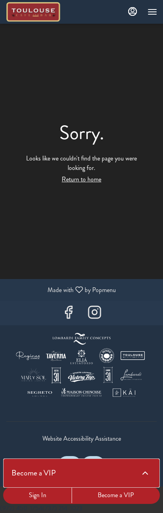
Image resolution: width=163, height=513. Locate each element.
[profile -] (132, 11)
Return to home (81, 179)
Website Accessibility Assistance (81, 438)
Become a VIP (116, 495)
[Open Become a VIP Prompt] (145, 473)
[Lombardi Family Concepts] (81, 366)
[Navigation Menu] (152, 12)
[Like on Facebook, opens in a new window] (68, 315)
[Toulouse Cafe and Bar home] (41, 12)
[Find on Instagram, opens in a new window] (94, 315)
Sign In (37, 495)
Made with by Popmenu (61, 289)
